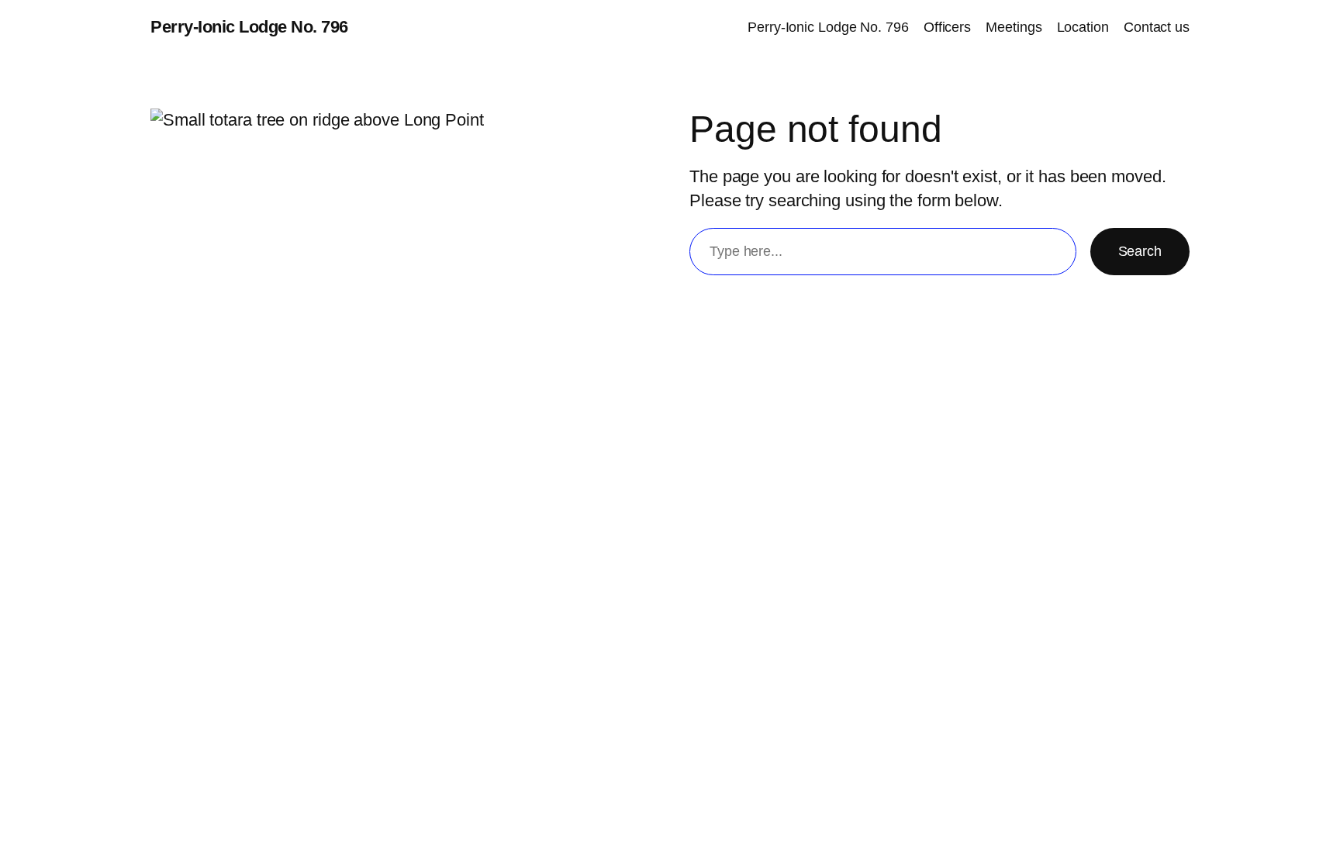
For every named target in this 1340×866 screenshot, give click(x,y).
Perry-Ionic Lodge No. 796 (249, 26)
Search (1140, 251)
